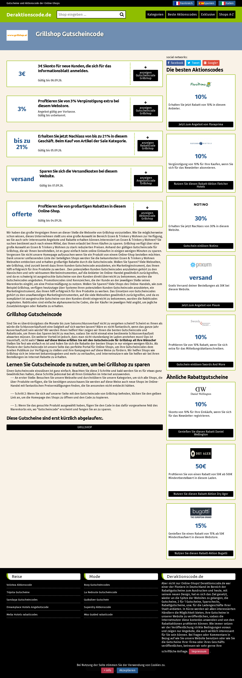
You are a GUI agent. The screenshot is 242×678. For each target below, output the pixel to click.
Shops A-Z (226, 14)
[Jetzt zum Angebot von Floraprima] (200, 84)
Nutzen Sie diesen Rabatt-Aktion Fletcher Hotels (201, 185)
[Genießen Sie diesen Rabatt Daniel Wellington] (200, 391)
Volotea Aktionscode (19, 584)
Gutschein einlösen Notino (201, 246)
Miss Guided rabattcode (98, 614)
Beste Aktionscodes (182, 14)
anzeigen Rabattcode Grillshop (147, 145)
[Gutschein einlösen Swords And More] (200, 324)
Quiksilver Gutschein (96, 599)
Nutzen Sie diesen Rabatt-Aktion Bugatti (201, 553)
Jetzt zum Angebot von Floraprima (201, 124)
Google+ (212, 63)
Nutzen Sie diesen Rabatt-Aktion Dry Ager (200, 494)
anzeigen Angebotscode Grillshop (146, 180)
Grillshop (84, 427)
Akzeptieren (127, 670)
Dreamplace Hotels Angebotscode (28, 607)
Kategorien (155, 14)
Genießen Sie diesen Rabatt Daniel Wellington (201, 433)
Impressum (199, 651)
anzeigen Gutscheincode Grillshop (145, 75)
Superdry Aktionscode (97, 607)
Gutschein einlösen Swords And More (201, 364)
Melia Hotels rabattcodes (22, 614)
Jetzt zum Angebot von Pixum (201, 305)
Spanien (209, 3)
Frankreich (186, 3)
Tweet (194, 63)
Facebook (176, 63)
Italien (230, 3)
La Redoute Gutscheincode (100, 592)
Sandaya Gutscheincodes (22, 599)
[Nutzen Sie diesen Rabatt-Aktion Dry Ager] (200, 453)
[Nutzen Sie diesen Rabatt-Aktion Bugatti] (200, 513)
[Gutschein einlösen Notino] (200, 206)
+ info (107, 670)
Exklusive (208, 14)
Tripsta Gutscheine (18, 592)
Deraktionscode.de (29, 14)
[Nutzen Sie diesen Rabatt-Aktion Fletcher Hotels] (200, 143)
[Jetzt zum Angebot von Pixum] (200, 265)
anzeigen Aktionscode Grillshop (147, 215)
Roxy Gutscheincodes (97, 584)
